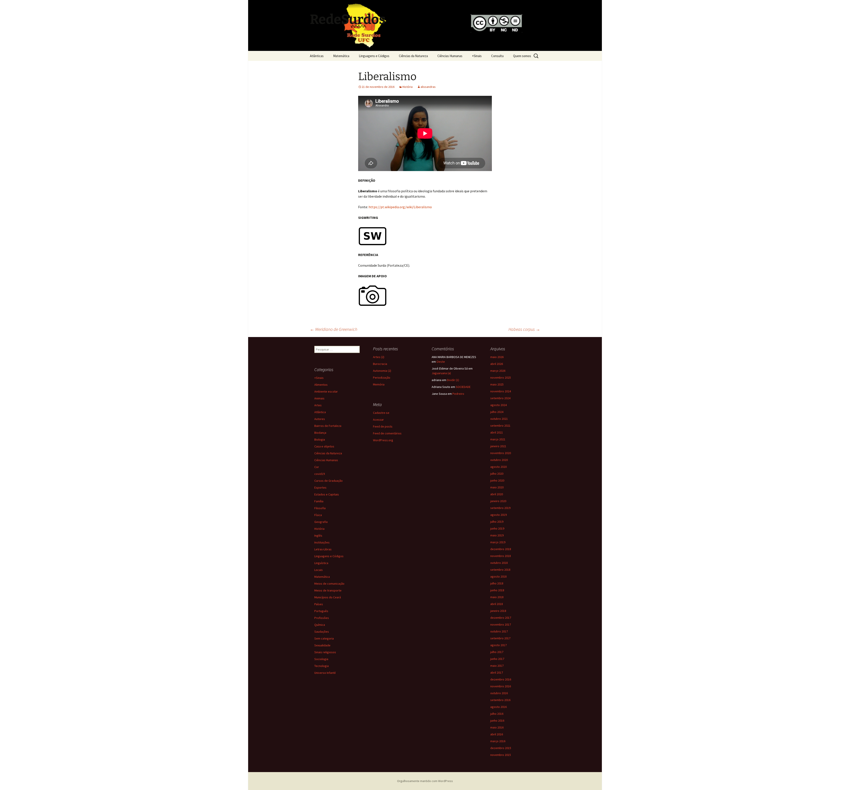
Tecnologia (321, 666)
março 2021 (497, 439)
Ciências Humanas (449, 56)
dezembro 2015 (500, 748)
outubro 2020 (499, 460)
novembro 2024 (500, 391)
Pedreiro (458, 394)
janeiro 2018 (498, 611)
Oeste (441, 362)
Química (319, 625)
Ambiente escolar (326, 391)
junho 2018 (497, 590)
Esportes (320, 487)
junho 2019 (497, 528)
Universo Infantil (325, 673)
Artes (318, 405)
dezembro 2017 (500, 618)
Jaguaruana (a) (441, 373)
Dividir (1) (453, 380)
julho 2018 (496, 583)
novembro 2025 (500, 378)
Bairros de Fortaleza (327, 426)
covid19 (319, 474)
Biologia (319, 439)
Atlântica (320, 412)
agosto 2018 (498, 576)
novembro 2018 (500, 556)
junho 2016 (497, 721)
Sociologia (321, 659)
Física (318, 515)
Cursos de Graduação (328, 481)
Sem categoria (324, 638)
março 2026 (497, 371)
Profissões (321, 618)
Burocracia (380, 364)
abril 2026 (496, 364)
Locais (318, 570)
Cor (316, 467)
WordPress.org (383, 440)
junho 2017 (497, 659)
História (407, 87)
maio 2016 (497, 727)
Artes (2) (378, 357)
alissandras (428, 87)
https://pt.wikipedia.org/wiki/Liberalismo (400, 207)
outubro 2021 (499, 419)
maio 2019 (497, 535)
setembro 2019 (500, 508)
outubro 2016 (499, 693)
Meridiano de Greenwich (333, 329)
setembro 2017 (500, 638)
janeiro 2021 (498, 446)
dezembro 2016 (500, 679)
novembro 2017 (500, 624)
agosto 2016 (498, 707)
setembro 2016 (500, 700)
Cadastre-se (381, 413)
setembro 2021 (500, 426)
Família (318, 501)
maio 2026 (497, 357)
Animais (319, 398)
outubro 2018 (499, 563)
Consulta (497, 56)
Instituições (322, 542)
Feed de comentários (387, 433)
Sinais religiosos (325, 652)
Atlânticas (317, 56)
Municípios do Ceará (327, 597)
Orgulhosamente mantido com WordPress (425, 781)
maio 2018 (497, 597)
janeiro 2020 (498, 501)
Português (321, 611)
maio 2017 (497, 666)
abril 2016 (496, 734)
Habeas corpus (524, 329)
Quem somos (522, 56)
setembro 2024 (500, 398)
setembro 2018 (500, 570)
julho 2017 (496, 652)
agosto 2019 (498, 515)
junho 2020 (497, 480)
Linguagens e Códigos (374, 56)
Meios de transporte (328, 590)
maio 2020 (497, 487)
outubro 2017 (499, 631)
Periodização (381, 378)
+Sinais (477, 56)
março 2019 (497, 542)
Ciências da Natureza (413, 56)
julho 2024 (496, 412)
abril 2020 (496, 494)
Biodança (320, 433)
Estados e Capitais (326, 494)
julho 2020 (496, 474)
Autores (319, 419)
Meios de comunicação (329, 584)
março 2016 (497, 741)
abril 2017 (496, 672)
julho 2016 (496, 714)
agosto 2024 (498, 405)
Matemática (341, 56)
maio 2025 (497, 384)
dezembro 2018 (500, 549)
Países (318, 604)
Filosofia (320, 508)
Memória (378, 384)
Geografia (321, 522)
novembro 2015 (500, 755)
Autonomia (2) (382, 371)
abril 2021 (496, 432)
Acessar (378, 420)
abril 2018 (496, 604)
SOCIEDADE (463, 387)
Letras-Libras (323, 549)
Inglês (318, 536)
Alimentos (321, 385)
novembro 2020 (500, 453)
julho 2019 (496, 522)
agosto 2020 (498, 467)
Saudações (321, 632)
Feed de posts (382, 426)
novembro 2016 (500, 686)
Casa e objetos (324, 446)
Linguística (321, 563)
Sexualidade (322, 645)
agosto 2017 (498, 645)
